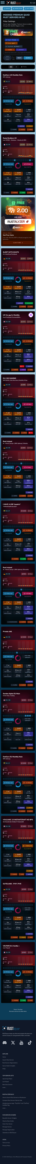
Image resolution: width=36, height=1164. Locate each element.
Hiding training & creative (7, 58)
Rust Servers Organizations (10, 1063)
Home (4, 1057)
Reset (19, 58)
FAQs (4, 1069)
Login (33, 3)
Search (8, 8)
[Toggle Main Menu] (3, 2)
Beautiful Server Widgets (9, 1118)
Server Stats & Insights (8, 1066)
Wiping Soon (18, 8)
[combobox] (18, 53)
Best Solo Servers (7, 1084)
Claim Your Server (7, 1124)
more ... (4, 1087)
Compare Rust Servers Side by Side (12, 1100)
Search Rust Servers (8, 1060)
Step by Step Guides (8, 1121)
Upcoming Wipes (7, 1079)
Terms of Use (6, 1142)
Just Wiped (30, 8)
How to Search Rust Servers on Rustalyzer (14, 1097)
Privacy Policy (6, 1145)
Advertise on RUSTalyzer (9, 1132)
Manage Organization (8, 1130)
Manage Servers (7, 1127)
